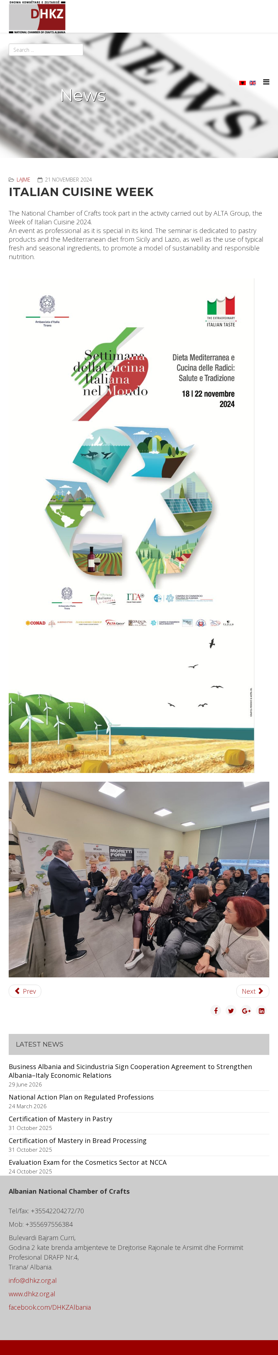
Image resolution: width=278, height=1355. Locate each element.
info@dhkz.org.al (33, 1280)
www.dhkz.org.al (32, 1293)
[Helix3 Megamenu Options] (266, 81)
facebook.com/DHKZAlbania (50, 1307)
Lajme (23, 179)
